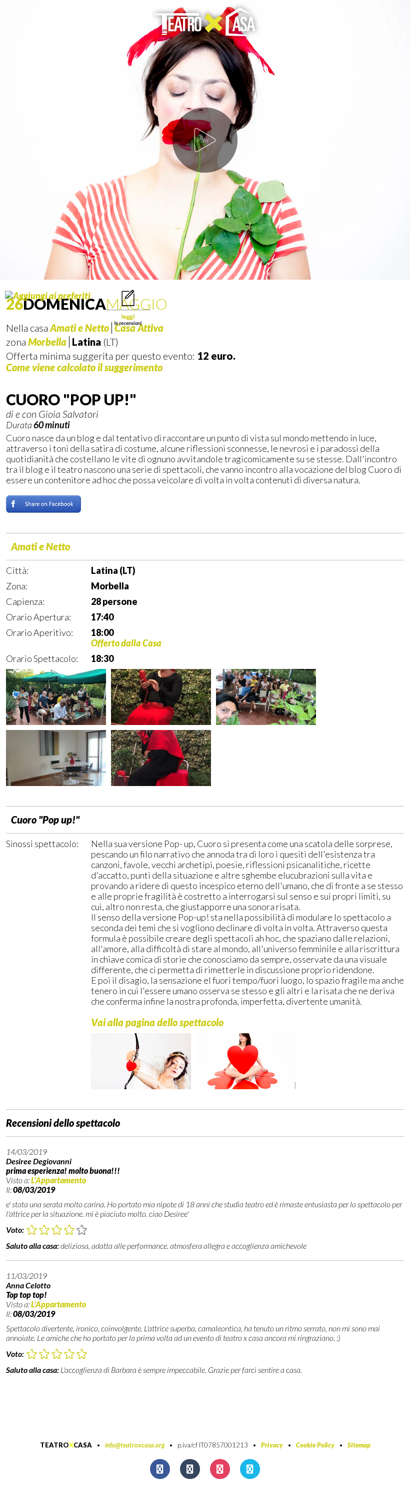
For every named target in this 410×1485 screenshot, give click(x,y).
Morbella (47, 342)
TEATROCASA (66, 1445)
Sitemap (359, 1445)
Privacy (272, 1445)
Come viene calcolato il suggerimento (84, 367)
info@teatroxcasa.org (134, 1445)
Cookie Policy (315, 1445)
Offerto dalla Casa (126, 642)
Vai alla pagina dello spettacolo (157, 1022)
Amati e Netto (40, 546)
